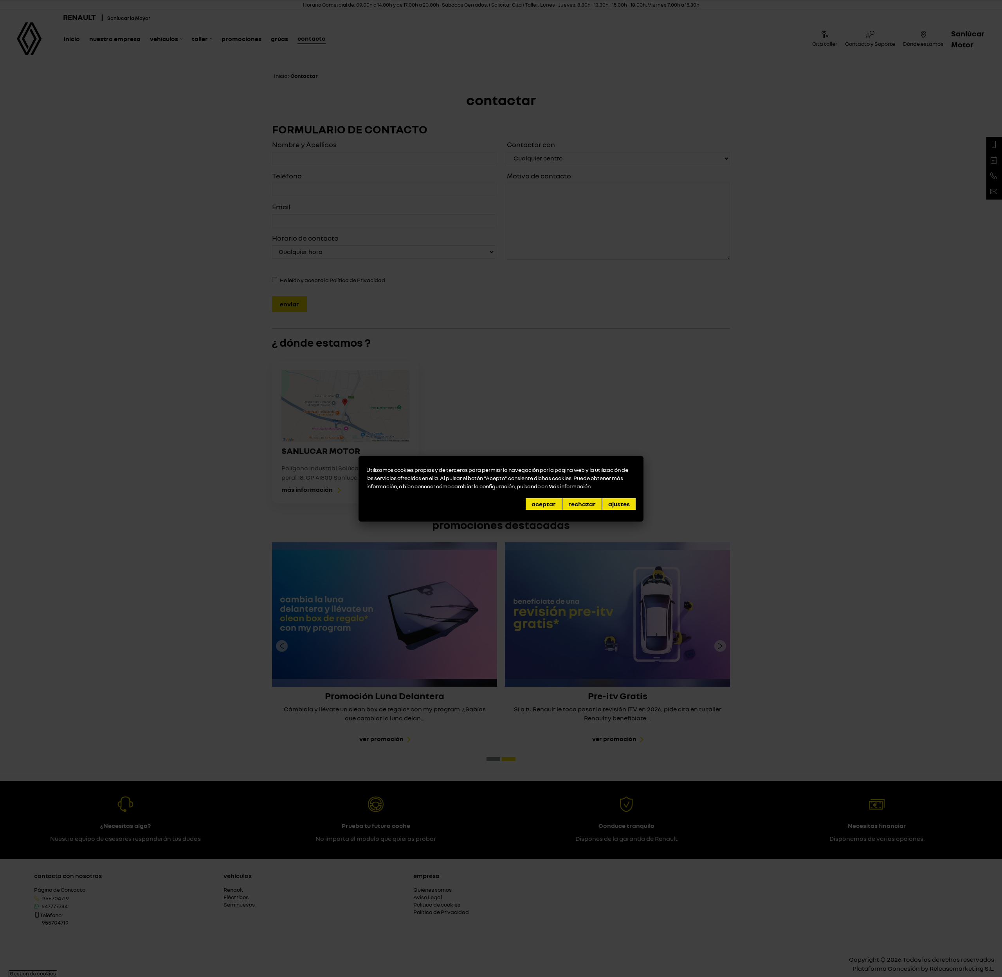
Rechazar (582, 504)
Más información (569, 486)
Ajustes (619, 504)
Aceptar (544, 504)
